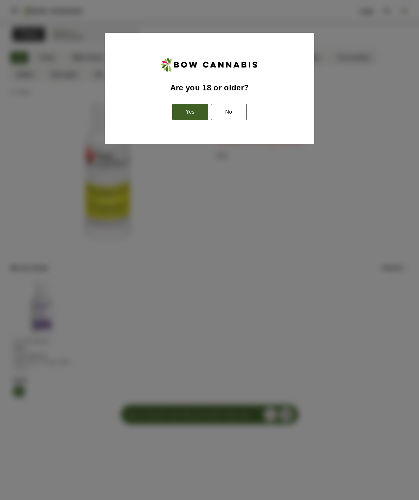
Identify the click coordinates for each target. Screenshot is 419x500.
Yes (190, 112)
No (228, 112)
